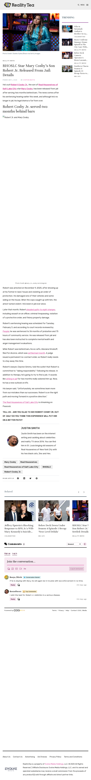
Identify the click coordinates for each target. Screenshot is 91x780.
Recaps (77, 76)
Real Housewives (28, 462)
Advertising (30, 757)
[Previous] (78, 492)
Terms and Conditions (73, 757)
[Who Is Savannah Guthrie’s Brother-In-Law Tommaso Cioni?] (67, 28)
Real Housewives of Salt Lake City (21, 467)
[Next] (84, 492)
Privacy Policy (55, 757)
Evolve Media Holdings (54, 764)
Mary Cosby (27, 88)
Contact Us (17, 757)
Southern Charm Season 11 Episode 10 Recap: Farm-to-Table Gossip (81, 69)
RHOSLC (47, 467)
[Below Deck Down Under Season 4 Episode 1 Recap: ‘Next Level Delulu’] (54, 510)
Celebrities (79, 37)
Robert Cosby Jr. (19, 84)
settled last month (36, 353)
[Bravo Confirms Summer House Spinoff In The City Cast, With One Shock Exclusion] (67, 42)
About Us (6, 757)
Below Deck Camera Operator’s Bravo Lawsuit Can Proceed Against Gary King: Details (80, 56)
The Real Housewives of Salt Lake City (20, 402)
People (6, 331)
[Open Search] (79, 5)
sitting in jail (11, 379)
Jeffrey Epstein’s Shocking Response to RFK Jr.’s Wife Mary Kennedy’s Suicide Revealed (19, 528)
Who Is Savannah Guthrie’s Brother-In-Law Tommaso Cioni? (81, 30)
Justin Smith (29, 80)
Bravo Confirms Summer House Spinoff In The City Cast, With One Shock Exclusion (80, 43)
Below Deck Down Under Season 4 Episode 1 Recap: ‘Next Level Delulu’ (52, 528)
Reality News (9, 61)
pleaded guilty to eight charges (40, 309)
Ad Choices (42, 757)
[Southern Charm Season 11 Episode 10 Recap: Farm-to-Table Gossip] (67, 68)
